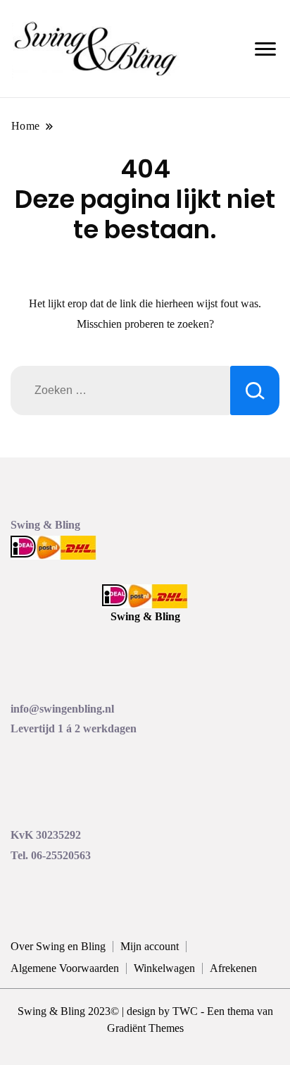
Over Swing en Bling (58, 946)
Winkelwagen (164, 968)
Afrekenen (233, 968)
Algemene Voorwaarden (65, 968)
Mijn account (149, 946)
